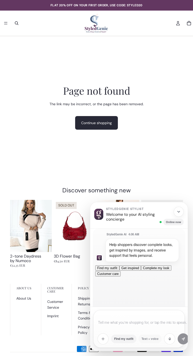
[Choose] (44, 244)
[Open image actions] (103, 338)
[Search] (16, 23)
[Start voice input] (169, 338)
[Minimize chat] (179, 212)
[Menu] (6, 23)
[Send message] (183, 338)
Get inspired (130, 268)
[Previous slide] (15, 225)
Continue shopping (96, 123)
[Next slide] (46, 225)
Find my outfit (107, 268)
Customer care (108, 274)
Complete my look (156, 268)
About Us (23, 298)
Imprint (53, 316)
